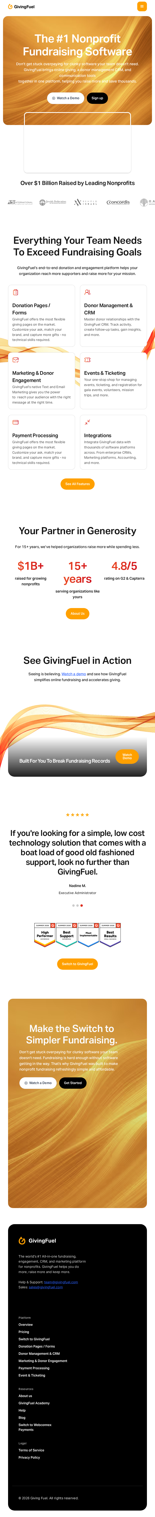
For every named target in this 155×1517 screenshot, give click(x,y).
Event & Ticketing (32, 1375)
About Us (78, 613)
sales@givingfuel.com (46, 1287)
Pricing (24, 1332)
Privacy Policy (29, 1457)
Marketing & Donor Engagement (43, 1361)
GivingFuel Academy (34, 1403)
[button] (142, 6)
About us (25, 1396)
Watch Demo (127, 756)
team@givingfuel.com (61, 1282)
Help (22, 1410)
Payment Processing (34, 1368)
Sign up (97, 98)
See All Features (77, 484)
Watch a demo (74, 674)
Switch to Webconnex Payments (35, 1427)
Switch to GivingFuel (77, 964)
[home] (21, 6)
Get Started (73, 1083)
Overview (26, 1325)
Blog (22, 1418)
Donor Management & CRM (39, 1354)
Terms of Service (31, 1450)
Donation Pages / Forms (37, 1346)
